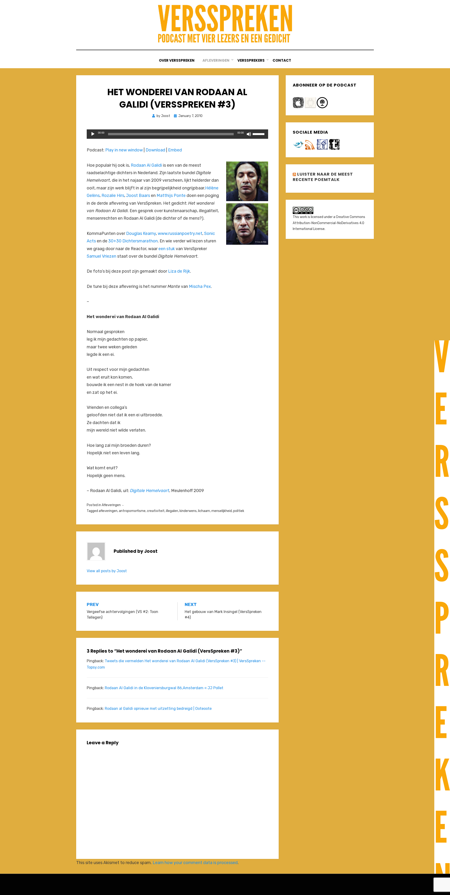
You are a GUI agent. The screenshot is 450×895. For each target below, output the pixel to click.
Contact (282, 60)
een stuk (166, 248)
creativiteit (156, 511)
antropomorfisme (132, 511)
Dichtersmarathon (140, 241)
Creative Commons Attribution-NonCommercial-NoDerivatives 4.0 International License (329, 223)
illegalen (172, 511)
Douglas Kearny (141, 233)
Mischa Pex (200, 286)
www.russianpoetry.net (180, 233)
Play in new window (124, 150)
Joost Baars (138, 195)
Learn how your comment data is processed (195, 862)
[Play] (92, 134)
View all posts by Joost (107, 571)
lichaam (204, 511)
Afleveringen (111, 505)
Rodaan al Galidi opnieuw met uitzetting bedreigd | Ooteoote (158, 708)
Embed (175, 150)
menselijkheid (221, 511)
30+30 (115, 241)
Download (155, 150)
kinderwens (188, 511)
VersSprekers (251, 60)
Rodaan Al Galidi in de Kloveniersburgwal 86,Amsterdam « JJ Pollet (164, 688)
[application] (177, 134)
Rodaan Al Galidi (146, 165)
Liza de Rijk (179, 271)
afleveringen (108, 511)
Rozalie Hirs (112, 195)
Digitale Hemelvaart (149, 490)
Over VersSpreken (177, 60)
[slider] (259, 133)
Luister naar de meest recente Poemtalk (323, 176)
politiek (238, 511)
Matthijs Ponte (171, 195)
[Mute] (249, 134)
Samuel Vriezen (101, 256)
